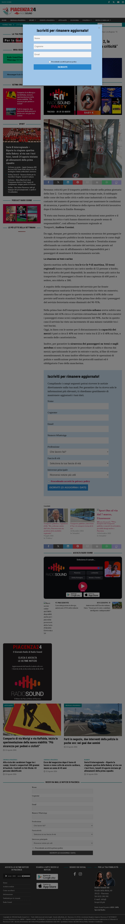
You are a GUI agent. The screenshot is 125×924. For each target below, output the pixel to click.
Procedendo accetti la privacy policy (64, 62)
